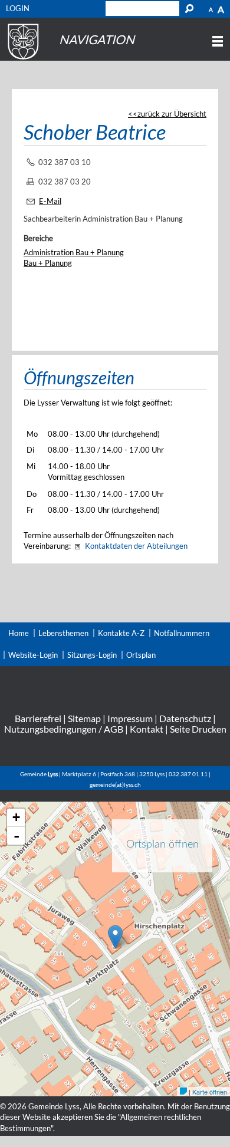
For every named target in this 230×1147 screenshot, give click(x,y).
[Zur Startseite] (21, 59)
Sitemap (84, 718)
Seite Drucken (198, 728)
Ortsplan (141, 655)
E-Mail (50, 201)
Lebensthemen (63, 633)
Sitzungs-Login (92, 655)
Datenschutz (185, 718)
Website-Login (33, 655)
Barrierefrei (38, 718)
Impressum (130, 718)
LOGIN (17, 8)
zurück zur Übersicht (171, 113)
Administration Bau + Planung (74, 252)
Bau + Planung (48, 263)
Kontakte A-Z (121, 633)
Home (18, 633)
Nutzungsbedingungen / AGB (63, 728)
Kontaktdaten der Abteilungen (136, 546)
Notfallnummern (181, 633)
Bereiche (38, 238)
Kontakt (146, 728)
